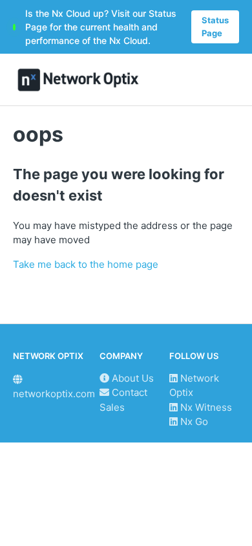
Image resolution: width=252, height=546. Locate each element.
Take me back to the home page (85, 264)
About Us (131, 378)
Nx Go (193, 421)
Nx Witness (205, 407)
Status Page (215, 26)
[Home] (78, 80)
